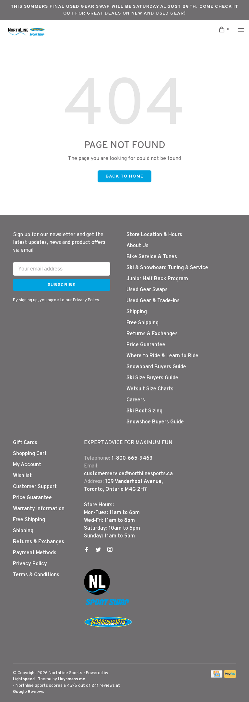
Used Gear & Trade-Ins (153, 301)
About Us (137, 246)
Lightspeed (24, 679)
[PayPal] (230, 676)
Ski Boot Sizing (144, 411)
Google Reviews (28, 692)
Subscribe (62, 285)
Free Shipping (142, 323)
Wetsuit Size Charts (149, 389)
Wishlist (22, 476)
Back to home (125, 176)
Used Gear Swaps (147, 290)
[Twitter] (98, 550)
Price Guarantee (145, 345)
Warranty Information (39, 509)
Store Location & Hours (154, 235)
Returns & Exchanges (152, 334)
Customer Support (35, 487)
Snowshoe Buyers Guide (155, 422)
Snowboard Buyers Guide (156, 367)
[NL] (97, 593)
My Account (27, 465)
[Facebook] (86, 550)
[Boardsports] (108, 633)
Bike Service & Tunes (151, 257)
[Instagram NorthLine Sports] (110, 550)
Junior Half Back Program (157, 279)
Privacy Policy (30, 564)
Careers (135, 400)
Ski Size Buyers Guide (152, 378)
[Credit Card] (216, 676)
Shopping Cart (30, 454)
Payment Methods (34, 553)
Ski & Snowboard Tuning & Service (167, 268)
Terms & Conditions (36, 575)
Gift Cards (25, 443)
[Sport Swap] (108, 605)
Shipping (136, 312)
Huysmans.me (71, 679)
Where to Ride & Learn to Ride (162, 356)
